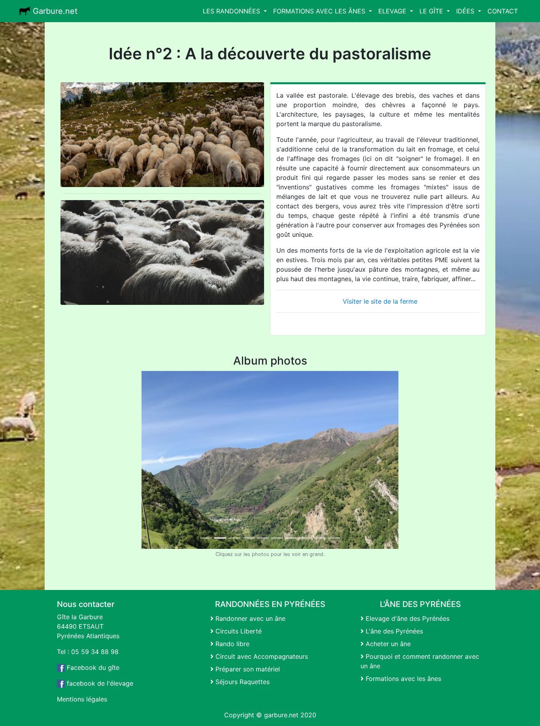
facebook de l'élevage (99, 683)
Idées (466, 11)
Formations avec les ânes (320, 11)
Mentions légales (82, 699)
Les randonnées (232, 11)
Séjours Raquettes (241, 682)
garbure (275, 715)
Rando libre (231, 644)
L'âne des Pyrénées (393, 631)
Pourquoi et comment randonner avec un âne (420, 661)
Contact (502, 11)
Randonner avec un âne (249, 618)
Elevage (393, 11)
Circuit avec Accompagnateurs (260, 656)
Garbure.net (53, 11)
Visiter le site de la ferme (380, 301)
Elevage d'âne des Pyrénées (406, 618)
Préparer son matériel (246, 669)
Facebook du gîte (92, 667)
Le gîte (432, 11)
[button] (161, 460)
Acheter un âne (387, 644)
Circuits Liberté (237, 631)
